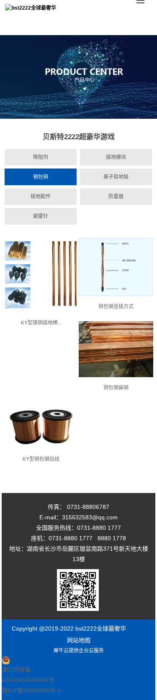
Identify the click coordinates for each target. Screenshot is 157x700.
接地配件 (41, 196)
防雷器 (116, 196)
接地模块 (116, 157)
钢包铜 (40, 177)
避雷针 (40, 216)
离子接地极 (116, 177)
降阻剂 (40, 157)
